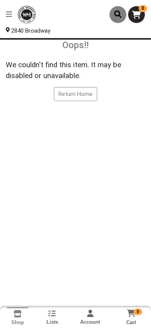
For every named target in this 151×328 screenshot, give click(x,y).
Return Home (75, 94)
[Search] (118, 14)
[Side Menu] (9, 14)
